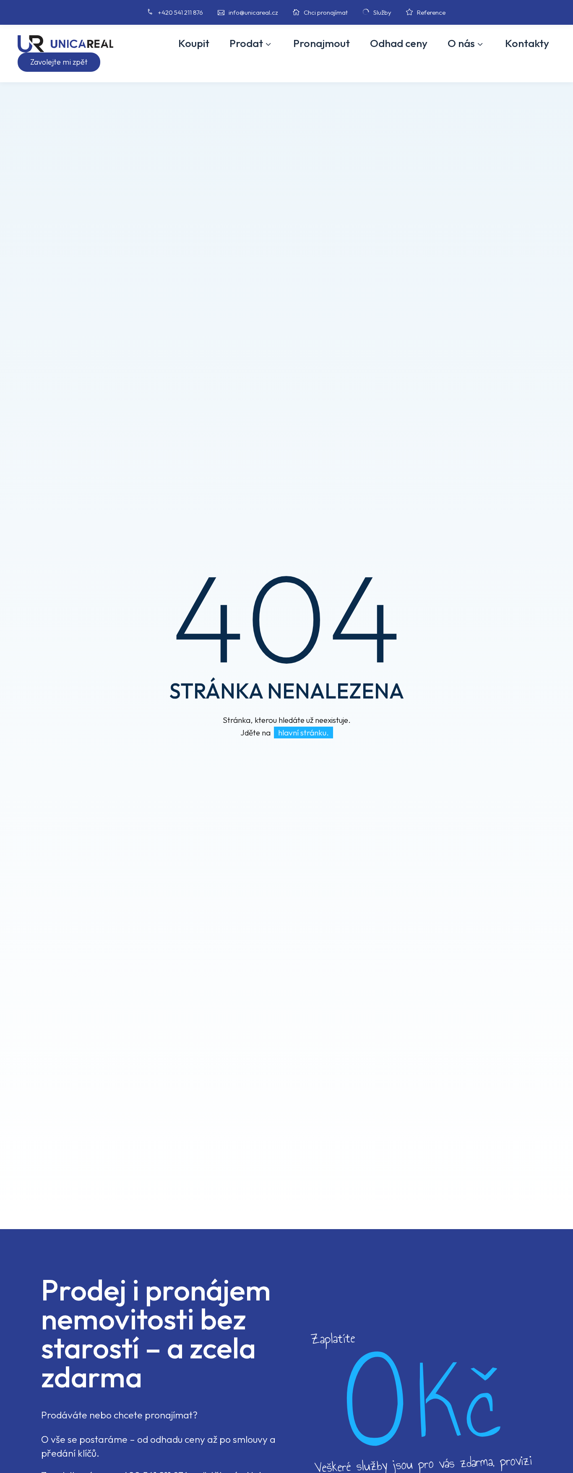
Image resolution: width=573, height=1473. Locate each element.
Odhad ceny (398, 43)
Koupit (193, 43)
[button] (59, 62)
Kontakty (527, 43)
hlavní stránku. (303, 732)
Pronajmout (321, 43)
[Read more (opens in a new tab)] (165, 12)
